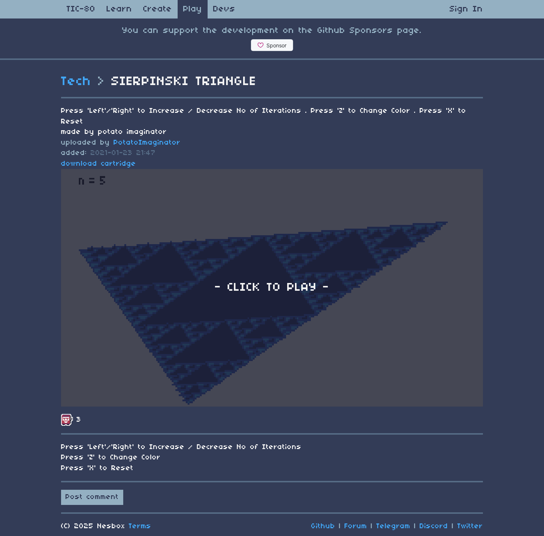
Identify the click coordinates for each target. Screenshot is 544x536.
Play (192, 9)
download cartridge (98, 164)
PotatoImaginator (147, 142)
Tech (76, 81)
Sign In (466, 9)
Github (323, 526)
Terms (140, 526)
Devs (224, 9)
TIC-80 (81, 9)
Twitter (470, 526)
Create (157, 9)
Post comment (92, 497)
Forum (356, 526)
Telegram (393, 526)
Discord (434, 526)
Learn (119, 9)
